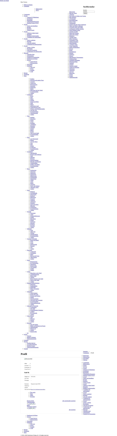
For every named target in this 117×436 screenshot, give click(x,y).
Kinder (71, 76)
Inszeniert (32, 86)
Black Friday (72, 21)
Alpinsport (33, 201)
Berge (31, 96)
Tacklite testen (72, 37)
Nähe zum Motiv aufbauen (76, 26)
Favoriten (32, 396)
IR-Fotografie (33, 313)
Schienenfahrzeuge (35, 216)
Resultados (30, 48)
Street (28, 260)
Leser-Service (33, 61)
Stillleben (29, 229)
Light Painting (33, 293)
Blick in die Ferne (34, 256)
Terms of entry (30, 30)
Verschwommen (34, 298)
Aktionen (71, 14)
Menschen (71, 73)
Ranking (29, 28)
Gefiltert (32, 311)
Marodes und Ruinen (35, 161)
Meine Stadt (33, 276)
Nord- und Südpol (34, 186)
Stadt (31, 156)
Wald (31, 103)
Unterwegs (33, 83)
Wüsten (32, 100)
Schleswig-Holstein (74, 67)
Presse (31, 68)
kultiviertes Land (34, 106)
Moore (32, 104)
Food (31, 230)
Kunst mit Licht (34, 294)
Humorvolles (33, 266)
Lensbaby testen (73, 44)
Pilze (31, 144)
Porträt (71, 74)
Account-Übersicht (32, 344)
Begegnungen (33, 84)
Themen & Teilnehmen (33, 17)
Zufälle (32, 268)
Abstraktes (29, 291)
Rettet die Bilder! (34, 240)
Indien (31, 183)
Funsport (32, 199)
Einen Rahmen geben (74, 30)
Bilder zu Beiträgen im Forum (37, 326)
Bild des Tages (73, 13)
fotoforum (29, 66)
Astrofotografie (34, 113)
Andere (32, 93)
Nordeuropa (33, 170)
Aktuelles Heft (30, 54)
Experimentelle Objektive (36, 310)
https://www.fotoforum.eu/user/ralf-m (38, 389)
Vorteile (26, 348)
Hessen (71, 56)
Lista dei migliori (31, 43)
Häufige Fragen (31, 346)
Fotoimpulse (72, 23)
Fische (32, 120)
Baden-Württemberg (74, 47)
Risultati (29, 41)
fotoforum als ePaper (32, 58)
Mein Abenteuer (73, 39)
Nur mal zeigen (34, 324)
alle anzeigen (72, 400)
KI (27, 333)
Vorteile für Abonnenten (33, 57)
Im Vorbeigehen (34, 263)
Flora (28, 137)
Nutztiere (32, 127)
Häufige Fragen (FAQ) (33, 23)
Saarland (71, 63)
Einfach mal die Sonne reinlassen (77, 24)
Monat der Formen (74, 33)
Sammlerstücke (34, 234)
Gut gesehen (33, 267)
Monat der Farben (73, 34)
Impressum (86, 355)
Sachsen (71, 64)
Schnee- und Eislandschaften (37, 109)
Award (25, 16)
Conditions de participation (34, 37)
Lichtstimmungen (34, 274)
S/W (31, 247)
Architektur (30, 151)
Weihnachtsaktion (73, 41)
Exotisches (33, 147)
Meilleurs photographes (33, 36)
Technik (29, 211)
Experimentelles (34, 91)
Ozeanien (32, 184)
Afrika (32, 180)
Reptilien (32, 123)
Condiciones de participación (34, 51)
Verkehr (32, 277)
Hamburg (71, 54)
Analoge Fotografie (32, 238)
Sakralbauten (33, 153)
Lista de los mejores (32, 50)
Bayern (71, 49)
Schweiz (71, 71)
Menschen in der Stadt (35, 273)
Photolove (71, 36)
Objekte (32, 233)
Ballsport (32, 191)
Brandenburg (72, 51)
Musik (31, 89)
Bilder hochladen (28, 4)
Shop (25, 76)
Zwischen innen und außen (76, 27)
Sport (28, 190)
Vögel (31, 121)
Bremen (71, 53)
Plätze (31, 254)
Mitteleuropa (33, 176)
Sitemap (85, 360)
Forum (25, 334)
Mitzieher (32, 206)
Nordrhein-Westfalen (74, 60)
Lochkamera (33, 307)
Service (29, 60)
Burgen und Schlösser (35, 154)
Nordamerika (33, 177)
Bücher (26, 73)
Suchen (85, 10)
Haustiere (32, 126)
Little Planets (33, 257)
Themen (29, 336)
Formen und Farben (35, 296)
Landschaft (30, 94)
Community (27, 14)
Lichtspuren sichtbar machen (76, 29)
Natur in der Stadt (34, 280)
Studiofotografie (73, 77)
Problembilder (33, 286)
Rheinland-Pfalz (73, 61)
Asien (31, 181)
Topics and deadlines (32, 26)
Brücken (32, 159)
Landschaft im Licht (35, 107)
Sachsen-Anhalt (73, 66)
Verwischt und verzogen (36, 300)
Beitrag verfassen (31, 337)
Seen (31, 97)
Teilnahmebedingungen (33, 21)
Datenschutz (86, 357)
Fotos (31, 394)
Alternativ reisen (34, 187)
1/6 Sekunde (72, 19)
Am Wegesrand (34, 139)
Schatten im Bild (73, 31)
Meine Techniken (34, 288)
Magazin (26, 53)
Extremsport (33, 207)
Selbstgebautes (34, 327)
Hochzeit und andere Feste (37, 80)
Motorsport (33, 197)
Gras (31, 143)
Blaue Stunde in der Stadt (36, 278)
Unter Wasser (30, 316)
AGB (31, 71)
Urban (28, 271)
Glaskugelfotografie (35, 303)
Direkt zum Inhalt (4, 0)
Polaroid (32, 246)
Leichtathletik (33, 193)
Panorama (29, 250)
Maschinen (33, 219)
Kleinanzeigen (33, 63)
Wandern (32, 203)
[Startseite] (28, 10)
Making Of (33, 328)
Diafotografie (33, 244)
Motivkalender (73, 43)
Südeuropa (33, 173)
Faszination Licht (73, 40)
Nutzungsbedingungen (32, 347)
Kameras (32, 224)
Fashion (32, 79)
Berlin (70, 50)
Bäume (32, 140)
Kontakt (32, 70)
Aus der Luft (33, 110)
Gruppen (32, 81)
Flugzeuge (32, 213)
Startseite (85, 351)
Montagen (32, 284)
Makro (32, 130)
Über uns (32, 67)
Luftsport (32, 200)
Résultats (29, 34)
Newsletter (29, 64)
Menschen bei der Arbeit (36, 90)
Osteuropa (32, 171)
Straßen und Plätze (35, 164)
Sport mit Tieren (34, 204)
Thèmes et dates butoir (32, 33)
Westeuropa (33, 174)
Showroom (72, 11)
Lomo (31, 243)
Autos (31, 214)
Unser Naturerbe (73, 46)
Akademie (26, 74)
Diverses (29, 323)
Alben (31, 395)
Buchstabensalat (73, 20)
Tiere (28, 116)
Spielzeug (32, 221)
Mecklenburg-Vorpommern (76, 57)
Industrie (32, 157)
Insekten (32, 117)
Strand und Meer (34, 101)
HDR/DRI (33, 287)
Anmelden (26, 6)
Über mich (32, 392)
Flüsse (31, 99)
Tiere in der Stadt (34, 133)
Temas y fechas (31, 47)
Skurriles (32, 226)
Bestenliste (29, 20)
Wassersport (33, 194)
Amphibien (33, 124)
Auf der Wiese (33, 141)
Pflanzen (32, 318)
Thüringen (72, 69)
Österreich (71, 70)
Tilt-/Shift (32, 308)
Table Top (32, 231)
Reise (28, 169)
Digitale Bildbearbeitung (33, 283)
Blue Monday (72, 17)
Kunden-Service (31, 343)
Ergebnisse (30, 18)
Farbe (31, 241)
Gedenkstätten (33, 163)
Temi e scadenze (31, 40)
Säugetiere (32, 119)
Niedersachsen (73, 59)
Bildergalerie (39, 9)
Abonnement (30, 56)
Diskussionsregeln (31, 338)
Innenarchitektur (34, 160)
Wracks (32, 320)
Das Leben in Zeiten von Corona (77, 16)
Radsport (32, 196)
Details (32, 129)
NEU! (37, 10)
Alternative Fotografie (32, 306)
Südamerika (33, 179)
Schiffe (32, 217)
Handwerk (33, 87)
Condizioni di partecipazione (34, 44)
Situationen (33, 264)
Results (29, 27)
